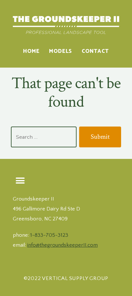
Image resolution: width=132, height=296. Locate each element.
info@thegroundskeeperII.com (62, 245)
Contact (95, 51)
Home (31, 51)
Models (60, 51)
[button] (20, 180)
